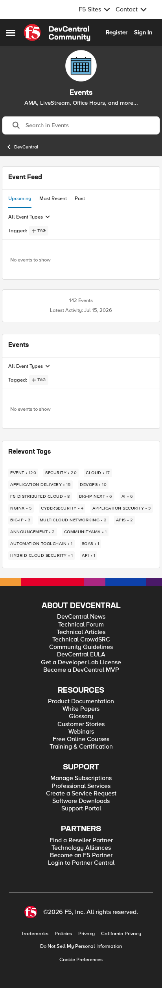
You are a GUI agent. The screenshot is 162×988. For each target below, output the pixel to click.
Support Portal (81, 808)
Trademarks (34, 934)
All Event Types (25, 217)
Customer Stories (81, 724)
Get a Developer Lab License (81, 662)
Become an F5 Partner (81, 855)
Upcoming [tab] (19, 198)
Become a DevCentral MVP (81, 670)
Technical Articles (81, 632)
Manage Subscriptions (81, 778)
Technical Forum (81, 624)
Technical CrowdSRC (81, 639)
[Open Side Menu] (10, 33)
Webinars (81, 732)
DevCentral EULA (81, 654)
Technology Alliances (81, 848)
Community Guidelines (81, 647)
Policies (63, 934)
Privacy (86, 934)
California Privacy (121, 934)
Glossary (81, 716)
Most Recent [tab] (53, 198)
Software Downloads (81, 801)
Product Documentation (81, 701)
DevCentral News (81, 617)
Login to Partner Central (81, 863)
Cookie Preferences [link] (81, 959)
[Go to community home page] (57, 32)
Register (116, 32)
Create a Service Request (81, 793)
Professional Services (81, 786)
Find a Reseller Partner (81, 840)
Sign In (143, 32)
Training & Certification (81, 747)
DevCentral (26, 147)
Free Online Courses (81, 739)
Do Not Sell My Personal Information (81, 946)
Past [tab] (80, 198)
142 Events (81, 300)
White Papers (81, 709)
